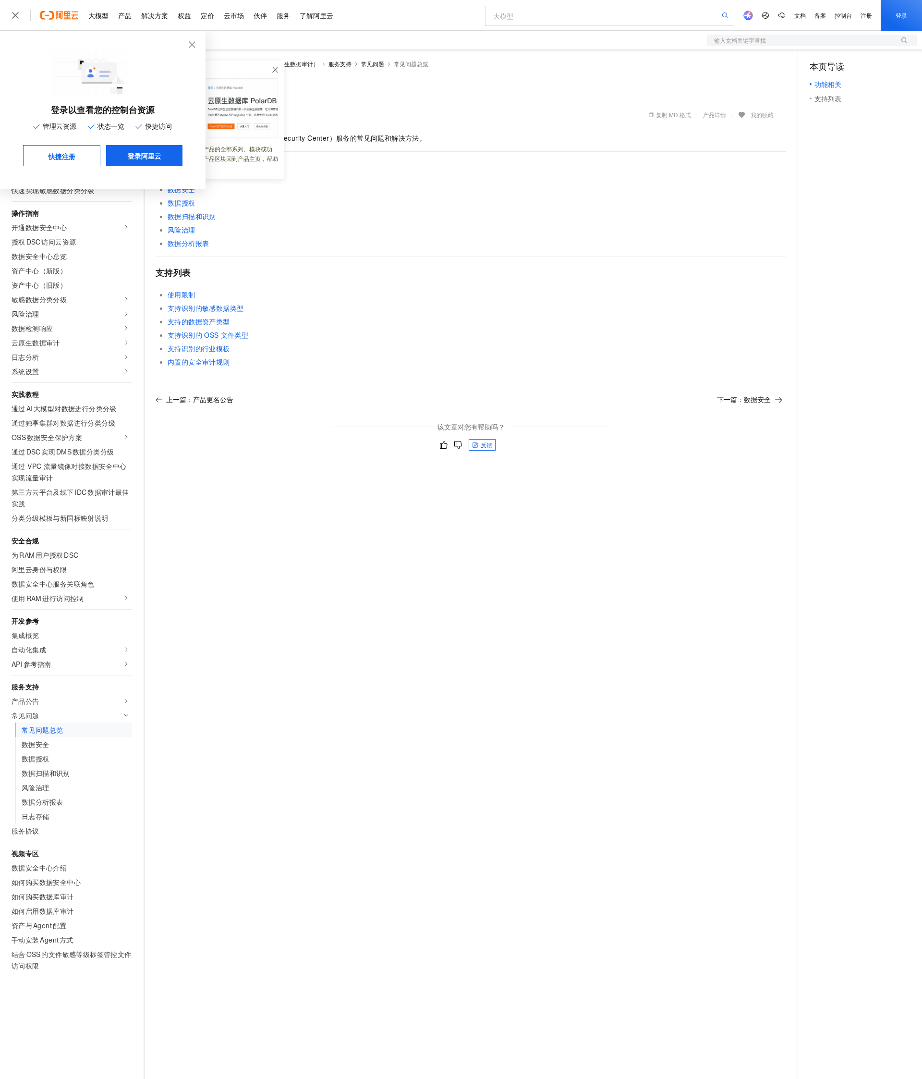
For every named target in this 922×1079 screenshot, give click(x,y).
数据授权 (181, 203)
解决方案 (154, 15)
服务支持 (340, 64)
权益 (184, 15)
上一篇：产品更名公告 (199, 399)
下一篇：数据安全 (744, 399)
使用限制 (181, 294)
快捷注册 (62, 156)
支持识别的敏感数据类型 (205, 308)
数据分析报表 (188, 243)
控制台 (843, 15)
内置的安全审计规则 (199, 362)
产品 (125, 15)
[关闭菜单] (15, 15)
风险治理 (181, 229)
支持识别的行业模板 (199, 348)
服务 (283, 15)
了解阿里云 (316, 15)
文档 (800, 15)
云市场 (234, 15)
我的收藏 (762, 114)
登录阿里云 (144, 155)
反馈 (486, 445)
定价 (207, 15)
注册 (866, 15)
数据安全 (181, 189)
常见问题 (372, 64)
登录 (901, 15)
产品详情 (714, 114)
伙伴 (260, 15)
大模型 (98, 15)
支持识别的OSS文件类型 (208, 335)
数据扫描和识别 (192, 216)
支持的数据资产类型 (199, 321)
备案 (820, 15)
